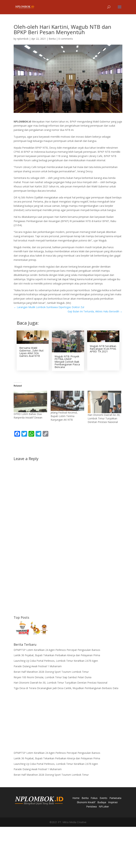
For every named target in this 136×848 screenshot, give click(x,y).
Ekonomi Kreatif (86, 802)
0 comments (65, 38)
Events (103, 798)
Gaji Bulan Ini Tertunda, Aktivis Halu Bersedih (95, 311)
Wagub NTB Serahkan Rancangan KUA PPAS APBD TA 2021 (103, 348)
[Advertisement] (68, 585)
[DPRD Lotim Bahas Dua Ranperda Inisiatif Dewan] (30, 401)
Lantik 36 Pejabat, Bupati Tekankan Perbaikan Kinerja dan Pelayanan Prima (57, 655)
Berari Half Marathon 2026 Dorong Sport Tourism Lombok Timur (51, 671)
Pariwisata (115, 798)
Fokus (94, 798)
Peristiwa (91, 806)
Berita (52, 38)
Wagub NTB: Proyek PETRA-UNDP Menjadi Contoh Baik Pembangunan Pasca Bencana (67, 361)
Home (76, 798)
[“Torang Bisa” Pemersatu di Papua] (31, 629)
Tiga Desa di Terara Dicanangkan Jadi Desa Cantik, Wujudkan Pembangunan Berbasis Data (66, 688)
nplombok (23, 38)
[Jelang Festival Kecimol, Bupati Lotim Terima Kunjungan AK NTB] (67, 401)
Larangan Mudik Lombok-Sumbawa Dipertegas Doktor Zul (49, 307)
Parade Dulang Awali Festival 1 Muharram (38, 666)
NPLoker (104, 806)
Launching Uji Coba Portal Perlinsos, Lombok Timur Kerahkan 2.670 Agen (56, 660)
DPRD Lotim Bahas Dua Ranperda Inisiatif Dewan (28, 415)
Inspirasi (113, 802)
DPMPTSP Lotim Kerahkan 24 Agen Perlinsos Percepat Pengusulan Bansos (57, 650)
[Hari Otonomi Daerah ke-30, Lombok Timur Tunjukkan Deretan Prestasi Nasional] (104, 402)
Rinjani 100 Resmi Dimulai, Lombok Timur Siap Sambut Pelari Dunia (52, 677)
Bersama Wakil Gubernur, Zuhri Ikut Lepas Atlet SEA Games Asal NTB (31, 352)
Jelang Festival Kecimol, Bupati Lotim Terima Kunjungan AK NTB (64, 416)
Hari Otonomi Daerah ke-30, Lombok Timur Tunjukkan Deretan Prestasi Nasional (104, 418)
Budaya (101, 802)
